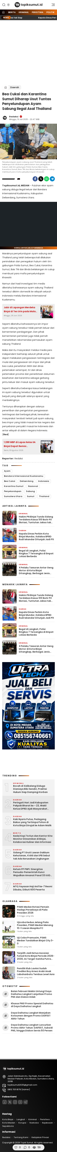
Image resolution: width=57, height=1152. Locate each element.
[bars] (52, 5)
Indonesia (43, 481)
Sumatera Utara (13, 496)
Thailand (44, 496)
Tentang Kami (21, 1137)
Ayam (7, 470)
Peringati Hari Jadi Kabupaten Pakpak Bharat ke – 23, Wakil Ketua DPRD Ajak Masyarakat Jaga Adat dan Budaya (30, 805)
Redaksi (13, 116)
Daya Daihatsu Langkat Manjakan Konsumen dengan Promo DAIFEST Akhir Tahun (31, 1015)
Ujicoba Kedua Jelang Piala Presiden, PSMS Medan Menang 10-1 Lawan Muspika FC (35, 925)
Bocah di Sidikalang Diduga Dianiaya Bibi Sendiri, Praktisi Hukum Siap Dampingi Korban (30, 789)
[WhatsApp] (46, 178)
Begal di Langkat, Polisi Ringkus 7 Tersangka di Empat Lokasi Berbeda (36, 553)
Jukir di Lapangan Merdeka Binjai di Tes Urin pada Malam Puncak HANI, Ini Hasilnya (21, 309)
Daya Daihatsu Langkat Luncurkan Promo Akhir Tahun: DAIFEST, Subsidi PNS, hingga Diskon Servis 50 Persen (32, 1027)
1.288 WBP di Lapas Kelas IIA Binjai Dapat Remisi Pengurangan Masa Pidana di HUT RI (21, 444)
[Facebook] (35, 178)
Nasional (33, 486)
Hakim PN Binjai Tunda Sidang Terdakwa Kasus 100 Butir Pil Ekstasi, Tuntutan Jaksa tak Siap (36, 519)
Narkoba (34, 1122)
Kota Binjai (7, 1119)
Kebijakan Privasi (40, 1137)
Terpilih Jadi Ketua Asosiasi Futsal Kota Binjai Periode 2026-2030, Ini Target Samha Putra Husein (35, 957)
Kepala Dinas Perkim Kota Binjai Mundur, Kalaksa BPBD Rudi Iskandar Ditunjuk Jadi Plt (36, 536)
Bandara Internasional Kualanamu (23, 476)
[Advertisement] (28, 52)
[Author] (4, 117)
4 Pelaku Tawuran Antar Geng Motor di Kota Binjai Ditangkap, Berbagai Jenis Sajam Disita (36, 570)
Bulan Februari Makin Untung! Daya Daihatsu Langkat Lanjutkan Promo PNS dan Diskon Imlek (31, 994)
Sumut (30, 496)
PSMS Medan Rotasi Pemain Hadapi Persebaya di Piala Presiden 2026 (33, 909)
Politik (50, 12)
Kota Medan (8, 1122)
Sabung (30, 491)
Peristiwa (37, 12)
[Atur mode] (8, 5)
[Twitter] (40, 178)
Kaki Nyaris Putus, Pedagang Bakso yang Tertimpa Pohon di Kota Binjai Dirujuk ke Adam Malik (32, 822)
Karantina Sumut (13, 486)
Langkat (20, 1119)
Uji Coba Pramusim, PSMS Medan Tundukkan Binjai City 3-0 (35, 940)
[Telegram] (52, 178)
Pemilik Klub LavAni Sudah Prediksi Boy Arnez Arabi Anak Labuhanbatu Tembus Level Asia (35, 971)
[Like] (16, 1147)
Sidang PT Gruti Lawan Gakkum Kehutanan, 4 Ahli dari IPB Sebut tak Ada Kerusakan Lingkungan (31, 855)
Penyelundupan (12, 491)
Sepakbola (8, 1126)
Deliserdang (26, 481)
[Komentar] (25, 1147)
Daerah (14, 87)
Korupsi (22, 1122)
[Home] (3, 12)
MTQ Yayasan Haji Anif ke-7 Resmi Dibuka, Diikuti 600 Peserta (32, 888)
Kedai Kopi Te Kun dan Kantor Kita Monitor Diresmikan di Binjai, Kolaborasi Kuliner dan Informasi (32, 839)
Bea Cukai (9, 481)
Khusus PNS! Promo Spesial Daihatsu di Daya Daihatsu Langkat (32, 1005)
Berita (12, 12)
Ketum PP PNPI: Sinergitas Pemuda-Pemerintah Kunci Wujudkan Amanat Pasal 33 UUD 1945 (31, 872)
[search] (3, 4)
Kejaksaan (47, 1122)
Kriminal (24, 12)
